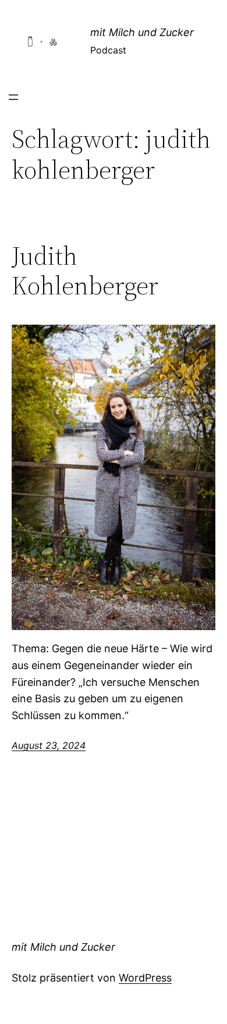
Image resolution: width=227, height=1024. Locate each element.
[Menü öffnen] (13, 97)
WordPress (145, 978)
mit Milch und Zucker (142, 32)
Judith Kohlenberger (85, 270)
